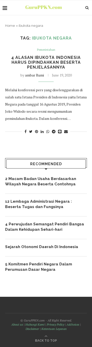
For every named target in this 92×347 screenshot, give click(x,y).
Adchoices (72, 324)
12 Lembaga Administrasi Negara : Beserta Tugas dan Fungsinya (38, 204)
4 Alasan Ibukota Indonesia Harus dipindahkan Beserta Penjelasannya (46, 62)
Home (10, 26)
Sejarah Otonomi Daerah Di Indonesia (41, 247)
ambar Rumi (34, 75)
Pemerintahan (46, 50)
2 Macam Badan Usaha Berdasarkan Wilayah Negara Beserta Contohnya (40, 181)
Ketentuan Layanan (54, 329)
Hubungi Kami (34, 324)
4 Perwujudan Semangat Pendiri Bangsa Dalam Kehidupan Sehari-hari (44, 227)
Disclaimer (32, 329)
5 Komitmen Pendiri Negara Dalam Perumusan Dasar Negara (38, 267)
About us (17, 324)
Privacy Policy (55, 324)
